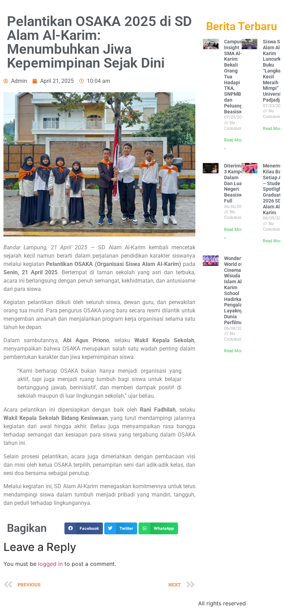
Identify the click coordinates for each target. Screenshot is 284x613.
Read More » (235, 350)
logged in (50, 563)
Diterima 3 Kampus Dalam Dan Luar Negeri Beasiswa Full (235, 183)
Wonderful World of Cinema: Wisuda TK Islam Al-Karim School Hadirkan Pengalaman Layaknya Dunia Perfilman (238, 290)
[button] (83, 528)
